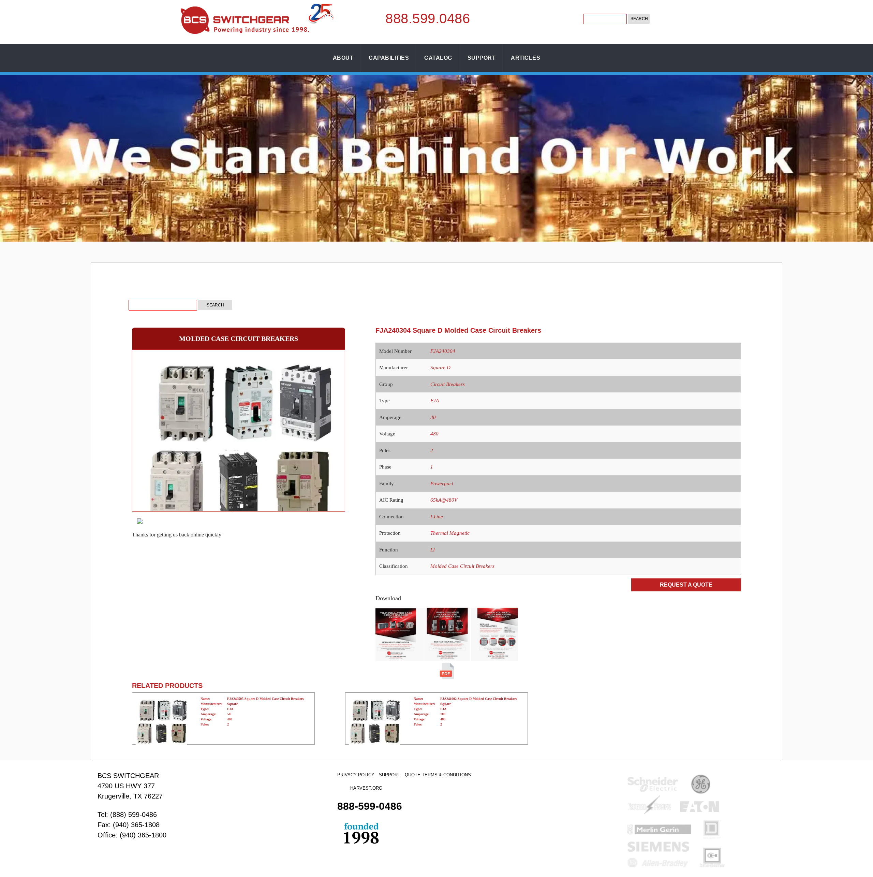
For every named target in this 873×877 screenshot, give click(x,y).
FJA (434, 400)
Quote (412, 774)
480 (434, 433)
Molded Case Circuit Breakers (462, 566)
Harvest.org (366, 788)
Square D (440, 367)
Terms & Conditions (446, 774)
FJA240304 (442, 351)
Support (482, 58)
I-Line (436, 516)
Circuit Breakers (447, 384)
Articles (525, 58)
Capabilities (389, 58)
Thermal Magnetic (450, 533)
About (343, 58)
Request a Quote (686, 585)
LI (432, 549)
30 (433, 417)
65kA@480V (443, 500)
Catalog (438, 58)
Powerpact (441, 483)
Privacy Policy (355, 774)
